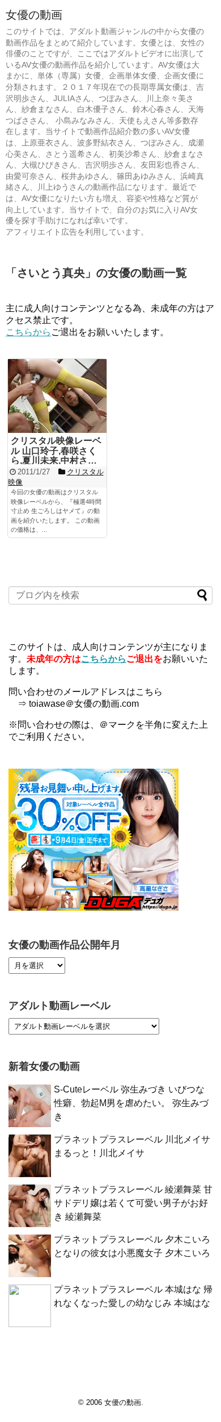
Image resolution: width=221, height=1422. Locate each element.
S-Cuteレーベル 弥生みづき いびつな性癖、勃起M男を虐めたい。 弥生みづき (131, 1103)
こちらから (28, 332)
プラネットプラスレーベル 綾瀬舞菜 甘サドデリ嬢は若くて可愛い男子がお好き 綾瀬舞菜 (133, 1203)
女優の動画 (34, 15)
